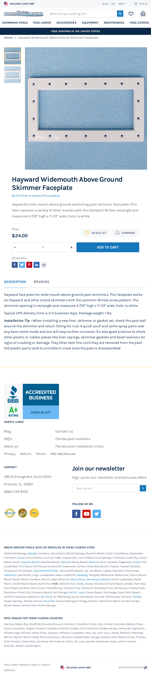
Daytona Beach (30, 562)
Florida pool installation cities (79, 446)
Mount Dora (78, 579)
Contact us (64, 431)
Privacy (10, 454)
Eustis (137, 562)
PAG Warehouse (63, 454)
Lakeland (9, 575)
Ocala (80, 583)
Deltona (94, 562)
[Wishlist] (131, 14)
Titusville (48, 601)
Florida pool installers (72, 439)
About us (11, 446)
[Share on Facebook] (15, 265)
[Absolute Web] (145, 667)
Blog (105, 3)
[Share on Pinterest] (29, 265)
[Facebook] (76, 514)
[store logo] (23, 13)
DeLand (65, 562)
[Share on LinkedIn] (37, 265)
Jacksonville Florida (45, 570)
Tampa (137, 596)
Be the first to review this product (36, 195)
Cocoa (21, 557)
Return (25, 454)
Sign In (143, 3)
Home (8, 37)
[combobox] (85, 13)
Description (15, 282)
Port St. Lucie (76, 592)
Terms (41, 454)
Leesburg (82, 575)
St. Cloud (46, 596)
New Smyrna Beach (98, 579)
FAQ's (8, 439)
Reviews (41, 282)
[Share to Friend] (44, 265)
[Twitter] (97, 514)
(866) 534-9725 (16, 491)
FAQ (113, 3)
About (121, 3)
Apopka (33, 553)
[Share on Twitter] (22, 265)
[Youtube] (86, 514)
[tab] (15, 284)
